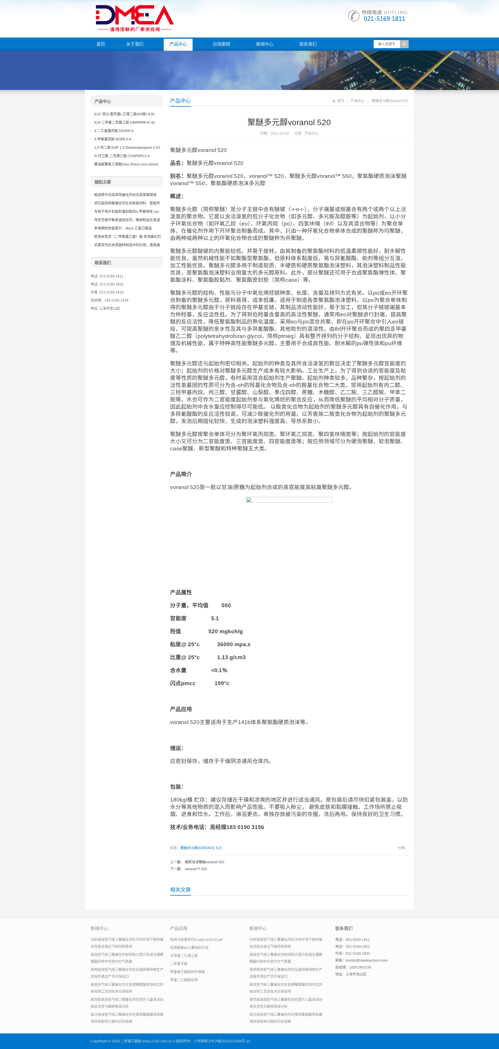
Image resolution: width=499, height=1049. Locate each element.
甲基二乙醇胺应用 (184, 980)
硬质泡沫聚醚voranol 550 (204, 862)
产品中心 (178, 44)
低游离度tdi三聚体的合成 (189, 948)
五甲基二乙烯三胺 (184, 956)
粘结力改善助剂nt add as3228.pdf (196, 940)
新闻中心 (264, 44)
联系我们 (308, 44)
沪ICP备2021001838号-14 (229, 1041)
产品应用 (178, 928)
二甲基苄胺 (178, 964)
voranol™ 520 (196, 869)
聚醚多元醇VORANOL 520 (201, 848)
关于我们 (135, 44)
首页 (100, 44)
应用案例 (221, 44)
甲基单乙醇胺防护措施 (187, 972)
